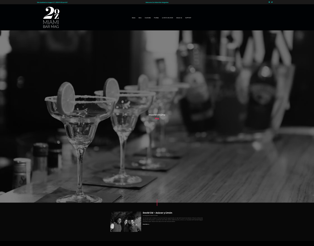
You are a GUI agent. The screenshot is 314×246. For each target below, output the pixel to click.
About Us (179, 18)
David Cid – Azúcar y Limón (157, 212)
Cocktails (148, 18)
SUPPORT (188, 18)
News (133, 18)
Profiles (156, 18)
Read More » (146, 224)
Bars (140, 18)
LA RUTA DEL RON (167, 18)
